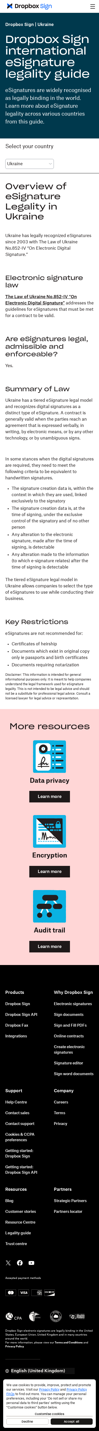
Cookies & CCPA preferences (20, 1137)
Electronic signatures (73, 1004)
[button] (92, 6)
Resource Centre (20, 1222)
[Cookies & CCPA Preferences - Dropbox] (49, 1403)
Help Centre (16, 1102)
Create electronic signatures (69, 1049)
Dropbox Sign (19, 25)
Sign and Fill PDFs (70, 1025)
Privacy (60, 1124)
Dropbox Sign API (21, 1015)
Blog (9, 1201)
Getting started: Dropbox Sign (19, 1153)
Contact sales (17, 1113)
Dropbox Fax (16, 1025)
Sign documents (68, 1015)
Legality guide (18, 1233)
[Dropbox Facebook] (20, 1262)
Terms (59, 1113)
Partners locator (68, 1212)
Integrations (16, 1036)
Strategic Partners (70, 1201)
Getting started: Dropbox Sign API (21, 1170)
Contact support (19, 1124)
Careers (61, 1102)
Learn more (50, 797)
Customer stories (20, 1212)
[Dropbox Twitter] (8, 1262)
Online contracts (69, 1036)
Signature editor (68, 1063)
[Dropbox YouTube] (31, 1262)
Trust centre (16, 1244)
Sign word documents (73, 1074)
